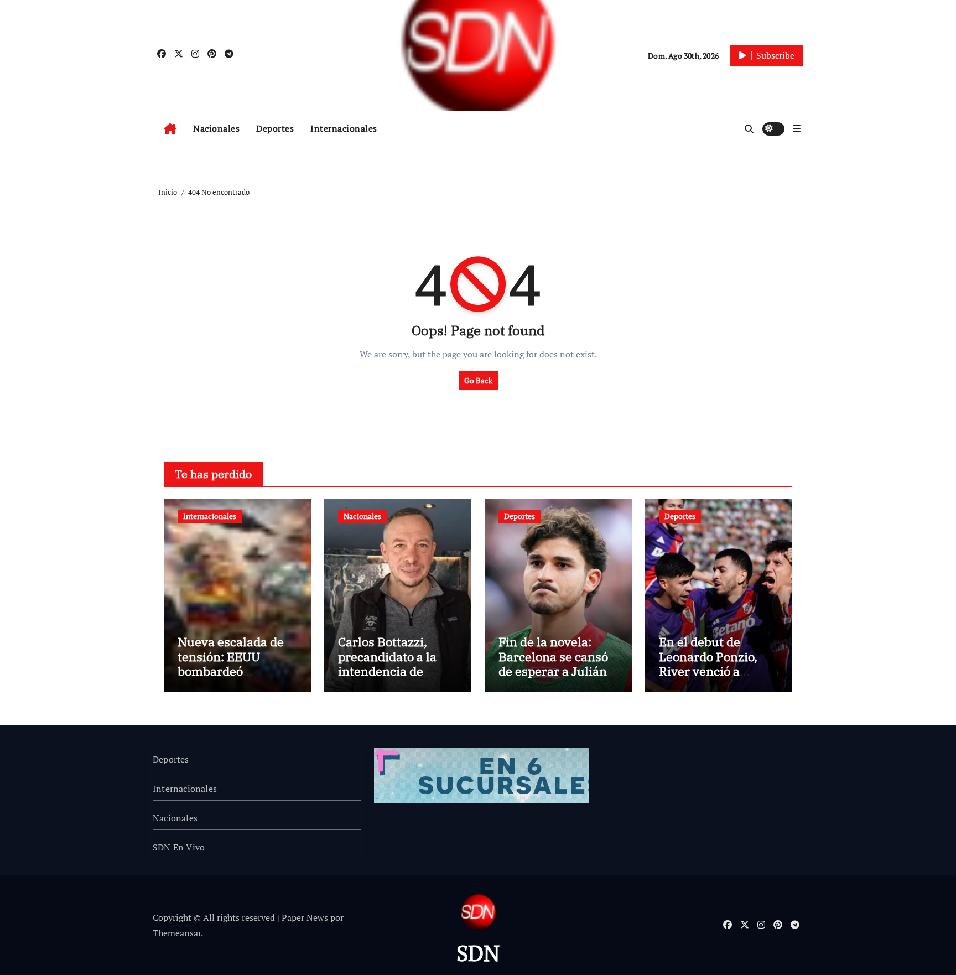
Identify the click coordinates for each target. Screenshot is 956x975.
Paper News (305, 917)
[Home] (170, 129)
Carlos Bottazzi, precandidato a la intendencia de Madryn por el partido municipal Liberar (389, 678)
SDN (478, 952)
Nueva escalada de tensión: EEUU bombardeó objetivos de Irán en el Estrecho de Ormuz (234, 678)
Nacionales (216, 128)
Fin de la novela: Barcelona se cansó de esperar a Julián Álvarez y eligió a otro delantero (553, 671)
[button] (797, 128)
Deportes (275, 128)
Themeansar (177, 933)
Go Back (478, 380)
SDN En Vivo (179, 847)
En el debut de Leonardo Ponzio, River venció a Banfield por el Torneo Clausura (708, 671)
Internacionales (343, 128)
